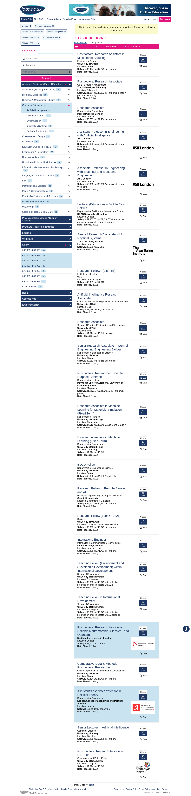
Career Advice (54, 19)
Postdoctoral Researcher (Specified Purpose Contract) (101, 375)
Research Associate (90, 108)
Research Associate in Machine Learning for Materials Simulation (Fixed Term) (99, 409)
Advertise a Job (87, 19)
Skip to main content (11, 2)
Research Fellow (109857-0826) (99, 516)
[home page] (32, 10)
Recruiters (165, 19)
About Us (33, 793)
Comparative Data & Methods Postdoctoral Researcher (97, 665)
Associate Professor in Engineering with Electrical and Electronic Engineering (101, 171)
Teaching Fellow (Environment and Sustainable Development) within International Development (100, 566)
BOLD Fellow (86, 464)
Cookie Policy (144, 789)
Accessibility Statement (160, 789)
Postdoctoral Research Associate (99, 81)
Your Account (149, 19)
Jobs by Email (70, 19)
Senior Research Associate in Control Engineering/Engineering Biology (102, 347)
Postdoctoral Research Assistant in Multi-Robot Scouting (100, 56)
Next (91, 785)
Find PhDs (39, 19)
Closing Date (95, 42)
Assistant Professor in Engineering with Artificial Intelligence (100, 133)
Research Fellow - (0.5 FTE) (96, 270)
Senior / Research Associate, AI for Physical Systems (100, 236)
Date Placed (80, 42)
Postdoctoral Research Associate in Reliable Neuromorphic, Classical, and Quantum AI (103, 631)
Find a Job (26, 19)
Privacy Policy (132, 789)
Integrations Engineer (91, 539)
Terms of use (119, 789)
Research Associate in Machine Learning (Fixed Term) (98, 439)
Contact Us (42, 793)
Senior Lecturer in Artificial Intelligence (103, 727)
